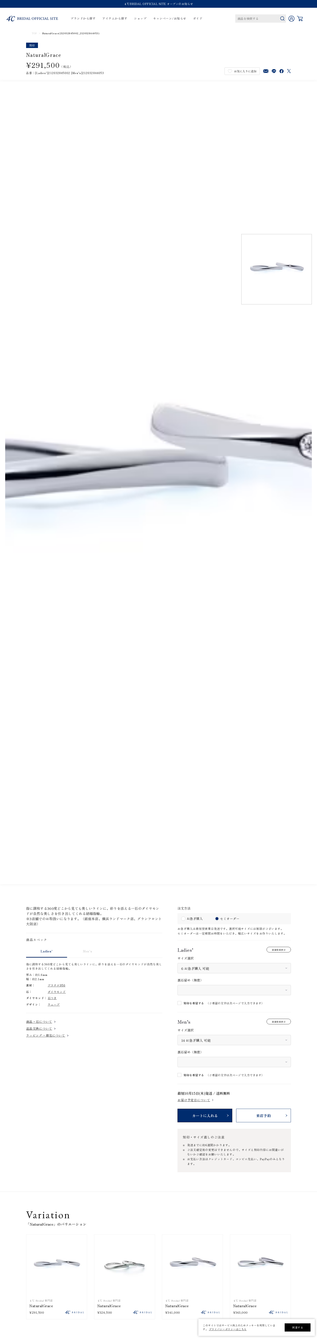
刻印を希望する (194, 1003)
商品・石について (39, 1022)
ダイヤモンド (57, 992)
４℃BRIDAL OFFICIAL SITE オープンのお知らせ (158, 4)
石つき (52, 998)
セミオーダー (229, 918)
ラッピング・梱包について (45, 1035)
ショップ (140, 18)
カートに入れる (205, 1115)
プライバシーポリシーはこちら (228, 1329)
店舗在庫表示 (279, 949)
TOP (34, 33)
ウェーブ (54, 1004)
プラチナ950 (56, 985)
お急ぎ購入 (195, 918)
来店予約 (263, 1115)
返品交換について (39, 1028)
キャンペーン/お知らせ (169, 18)
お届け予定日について (193, 1100)
